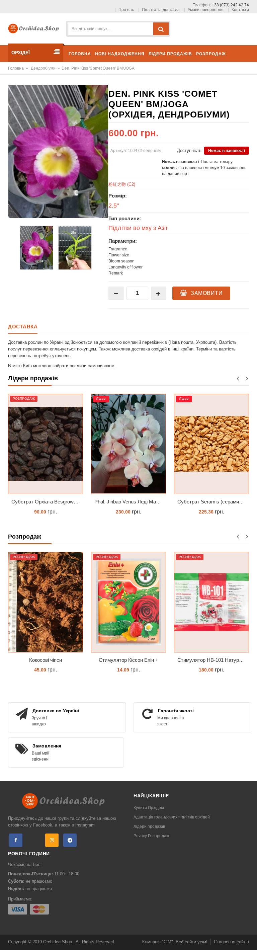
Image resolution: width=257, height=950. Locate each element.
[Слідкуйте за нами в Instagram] (52, 840)
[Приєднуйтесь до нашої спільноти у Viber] (33, 840)
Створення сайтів (231, 941)
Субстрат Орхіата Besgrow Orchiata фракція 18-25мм (47, 501)
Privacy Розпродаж (151, 836)
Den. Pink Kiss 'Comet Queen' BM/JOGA (98, 68)
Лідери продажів (149, 826)
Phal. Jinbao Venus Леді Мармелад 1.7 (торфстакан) (130, 501)
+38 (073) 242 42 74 (230, 5)
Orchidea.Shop (58, 941)
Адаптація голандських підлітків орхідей (172, 817)
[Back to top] (250, 938)
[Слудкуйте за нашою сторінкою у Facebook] (15, 840)
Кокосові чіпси (45, 660)
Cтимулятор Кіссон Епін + (128, 660)
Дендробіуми (43, 68)
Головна (16, 68)
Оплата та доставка (161, 9)
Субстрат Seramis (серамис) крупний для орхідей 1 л (213, 501)
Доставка (22, 326)
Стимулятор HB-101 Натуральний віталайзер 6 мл (213, 660)
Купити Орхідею (149, 807)
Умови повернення (206, 9)
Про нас (126, 9)
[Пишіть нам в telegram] (70, 840)
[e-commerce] (35, 28)
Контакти (240, 9)
